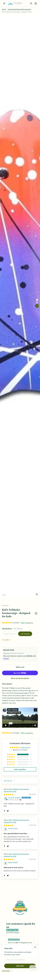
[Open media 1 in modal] (20, 305)
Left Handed (25, 634)
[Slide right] (37, 306)
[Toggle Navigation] (4, 3)
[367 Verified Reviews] (20, 916)
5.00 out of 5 (25, 747)
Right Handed (9, 634)
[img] (9, 794)
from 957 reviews (12, 933)
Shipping (6, 653)
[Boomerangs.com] (15, 3)
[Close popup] (35, 947)
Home (4, 9)
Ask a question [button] (20, 769)
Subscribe (20, 966)
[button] (31, 3)
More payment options (20, 678)
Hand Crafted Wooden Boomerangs (19, 9)
